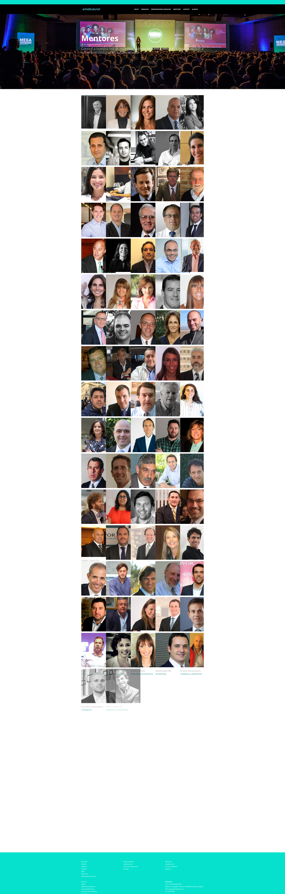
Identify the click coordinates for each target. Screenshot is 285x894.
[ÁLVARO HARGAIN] (98, 562)
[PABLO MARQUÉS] (123, 670)
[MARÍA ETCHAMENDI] (197, 419)
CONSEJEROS (160, 817)
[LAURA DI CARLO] (197, 276)
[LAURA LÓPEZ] (123, 634)
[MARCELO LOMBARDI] (197, 598)
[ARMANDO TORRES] (98, 96)
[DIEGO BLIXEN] (123, 204)
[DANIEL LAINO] (98, 598)
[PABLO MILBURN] (172, 670)
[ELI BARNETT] (123, 168)
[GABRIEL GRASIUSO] (97, 526)
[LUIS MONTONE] (197, 670)
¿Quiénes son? (128, 864)
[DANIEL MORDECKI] (123, 706)
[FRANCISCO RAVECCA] (197, 777)
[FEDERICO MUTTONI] (197, 706)
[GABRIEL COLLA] (197, 311)
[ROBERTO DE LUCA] (197, 347)
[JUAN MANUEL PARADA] (147, 741)
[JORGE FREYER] (98, 455)
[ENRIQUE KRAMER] (172, 562)
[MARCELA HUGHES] (122, 96)
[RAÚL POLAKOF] (123, 777)
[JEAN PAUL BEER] (172, 168)
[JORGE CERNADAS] (197, 240)
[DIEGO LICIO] (172, 598)
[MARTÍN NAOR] (98, 741)
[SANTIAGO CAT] (148, 240)
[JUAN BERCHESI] (197, 168)
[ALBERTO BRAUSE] (148, 204)
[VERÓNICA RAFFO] (148, 777)
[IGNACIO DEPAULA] (98, 383)
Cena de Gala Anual (87, 889)
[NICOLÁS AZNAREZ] (147, 132)
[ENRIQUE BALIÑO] (172, 132)
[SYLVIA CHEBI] (148, 276)
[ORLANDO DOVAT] (172, 383)
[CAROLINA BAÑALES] (98, 168)
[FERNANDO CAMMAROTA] (98, 240)
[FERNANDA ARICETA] (197, 96)
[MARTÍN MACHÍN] (172, 634)
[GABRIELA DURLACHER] (197, 383)
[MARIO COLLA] (123, 311)
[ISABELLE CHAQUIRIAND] (98, 276)
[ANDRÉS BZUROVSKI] (197, 204)
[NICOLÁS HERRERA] (148, 526)
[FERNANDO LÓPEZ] (98, 634)
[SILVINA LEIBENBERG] (147, 598)
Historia (84, 869)
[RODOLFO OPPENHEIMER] (123, 741)
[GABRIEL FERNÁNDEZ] (148, 455)
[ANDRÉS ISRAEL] (123, 562)
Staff (82, 871)
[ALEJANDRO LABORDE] (197, 562)
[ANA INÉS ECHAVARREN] (98, 419)
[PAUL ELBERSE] (148, 419)
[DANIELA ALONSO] (148, 96)
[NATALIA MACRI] (148, 634)
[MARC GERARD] (98, 491)
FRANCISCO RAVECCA (190, 814)
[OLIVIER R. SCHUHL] (110, 813)
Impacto (84, 867)
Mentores (168, 862)
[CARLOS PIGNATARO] (197, 741)
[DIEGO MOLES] (98, 706)
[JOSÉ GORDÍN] (172, 491)
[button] (200, 9)
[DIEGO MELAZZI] (148, 670)
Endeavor (84, 862)
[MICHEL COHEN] (98, 311)
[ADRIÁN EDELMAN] (123, 419)
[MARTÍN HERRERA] (197, 526)
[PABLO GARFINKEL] (197, 455)
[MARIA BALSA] (197, 132)
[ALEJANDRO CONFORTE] (148, 311)
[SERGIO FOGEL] (123, 455)
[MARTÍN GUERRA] (123, 526)
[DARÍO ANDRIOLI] (172, 96)
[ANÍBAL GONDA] (148, 491)
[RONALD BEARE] (148, 168)
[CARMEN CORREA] (172, 311)
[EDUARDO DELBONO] (148, 347)
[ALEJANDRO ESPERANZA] (172, 419)
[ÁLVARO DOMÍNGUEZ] (148, 383)
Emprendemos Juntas (88, 876)
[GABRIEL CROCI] (98, 347)
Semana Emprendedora (89, 891)
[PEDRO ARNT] (98, 132)
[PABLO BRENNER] (172, 204)
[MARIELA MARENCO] (172, 706)
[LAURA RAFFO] (172, 777)
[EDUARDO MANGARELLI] (98, 670)
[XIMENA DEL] (172, 347)
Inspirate (168, 869)
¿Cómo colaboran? (171, 867)
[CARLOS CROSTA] (123, 347)
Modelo (83, 864)
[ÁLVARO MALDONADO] (197, 634)
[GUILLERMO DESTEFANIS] (123, 383)
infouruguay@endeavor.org (174, 889)
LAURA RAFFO (161, 814)
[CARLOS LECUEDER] (123, 598)
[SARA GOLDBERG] (123, 491)
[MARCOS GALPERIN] (172, 455)
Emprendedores (128, 862)
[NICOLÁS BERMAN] (98, 204)
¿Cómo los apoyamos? (130, 867)
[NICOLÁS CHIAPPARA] (172, 276)
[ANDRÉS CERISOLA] (172, 240)
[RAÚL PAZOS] (172, 741)
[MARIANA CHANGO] (123, 276)
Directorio (84, 874)
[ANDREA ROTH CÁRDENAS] (172, 526)
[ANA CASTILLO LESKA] (122, 240)
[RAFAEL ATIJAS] (123, 132)
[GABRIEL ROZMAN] (98, 777)
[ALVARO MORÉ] (148, 706)
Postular (126, 869)
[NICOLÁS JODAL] (148, 562)
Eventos (84, 882)
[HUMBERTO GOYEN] (197, 491)
